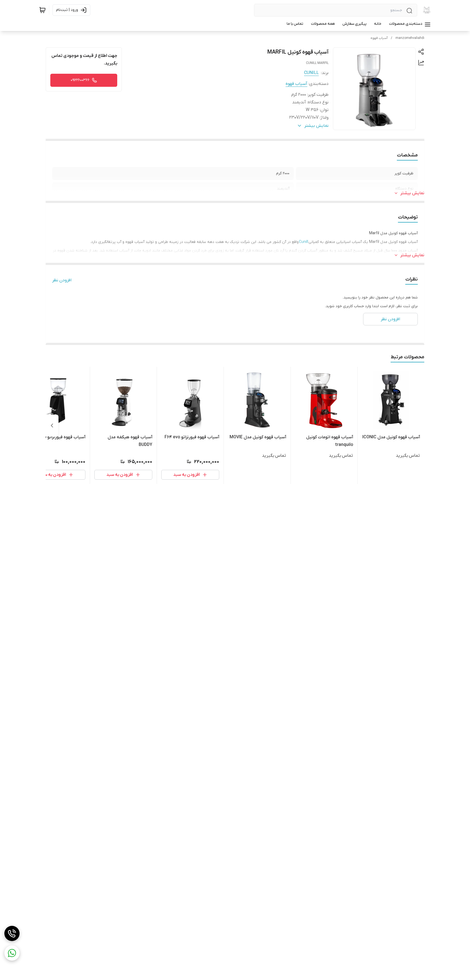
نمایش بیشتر (412, 193)
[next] (51, 425)
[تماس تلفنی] (12, 933)
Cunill (303, 242)
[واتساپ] (12, 953)
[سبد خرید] (42, 10)
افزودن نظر (62, 280)
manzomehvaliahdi (409, 38)
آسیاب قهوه (379, 38)
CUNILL (311, 73)
